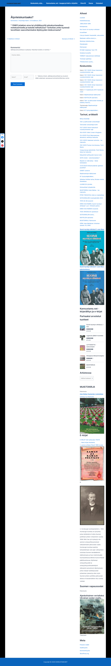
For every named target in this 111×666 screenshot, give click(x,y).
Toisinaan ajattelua (85, 59)
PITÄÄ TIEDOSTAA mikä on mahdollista (92, 195)
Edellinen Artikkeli (13, 38)
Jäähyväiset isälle (85, 23)
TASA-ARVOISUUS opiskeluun (89, 211)
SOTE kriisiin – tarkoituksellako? (90, 158)
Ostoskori (99, 3)
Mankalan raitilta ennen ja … (88, 38)
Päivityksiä (83, 47)
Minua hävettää (84, 119)
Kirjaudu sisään (84, 645)
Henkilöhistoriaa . (85, 20)
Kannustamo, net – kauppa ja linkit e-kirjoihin (62, 3)
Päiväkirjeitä (83, 44)
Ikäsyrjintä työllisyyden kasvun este (91, 155)
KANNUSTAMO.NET (14, 3)
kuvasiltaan (83, 32)
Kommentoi (14, 20)
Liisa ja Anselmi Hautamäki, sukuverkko (92, 35)
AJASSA (82, 18)
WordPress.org (84, 653)
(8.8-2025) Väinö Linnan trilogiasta (90, 132)
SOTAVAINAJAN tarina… (87, 214)
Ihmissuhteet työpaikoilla (87, 187)
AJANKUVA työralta (86, 184)
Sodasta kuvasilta (85, 53)
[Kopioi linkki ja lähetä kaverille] (2, 145)
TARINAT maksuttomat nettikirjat (90, 56)
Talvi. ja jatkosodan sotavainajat (90, 121)
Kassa (91, 3)
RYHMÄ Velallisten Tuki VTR (88, 50)
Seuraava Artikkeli (68, 38)
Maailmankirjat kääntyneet (92, 94)
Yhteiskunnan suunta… (87, 62)
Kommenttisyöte (85, 650)
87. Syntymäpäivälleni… (91, 110)
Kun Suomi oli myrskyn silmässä (89, 29)
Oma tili (83, 3)
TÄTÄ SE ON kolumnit (86, 201)
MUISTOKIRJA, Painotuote (88, 220)
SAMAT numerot (85, 170)
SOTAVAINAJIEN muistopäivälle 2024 (91, 198)
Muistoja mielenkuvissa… (87, 41)
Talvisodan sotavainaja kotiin (89, 124)
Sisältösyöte (83, 647)
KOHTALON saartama (90, 97)
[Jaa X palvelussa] (2, 141)
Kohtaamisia (83, 26)
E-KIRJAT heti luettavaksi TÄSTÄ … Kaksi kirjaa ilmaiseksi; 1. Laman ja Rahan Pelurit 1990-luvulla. (91, 442)
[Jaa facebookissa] (2, 137)
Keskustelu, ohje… (37, 3)
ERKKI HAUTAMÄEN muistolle (89, 209)
